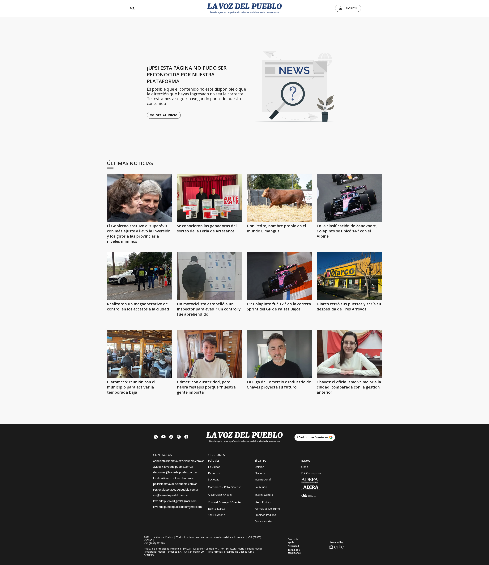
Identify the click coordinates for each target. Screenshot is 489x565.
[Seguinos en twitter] (171, 437)
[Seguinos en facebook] (186, 437)
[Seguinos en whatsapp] (156, 437)
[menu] (165, 8)
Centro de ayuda (293, 541)
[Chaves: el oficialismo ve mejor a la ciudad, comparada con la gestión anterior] (349, 354)
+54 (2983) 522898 (154, 543)
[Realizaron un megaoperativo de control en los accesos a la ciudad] (139, 276)
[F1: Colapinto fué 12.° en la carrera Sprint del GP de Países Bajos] (279, 276)
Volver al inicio (163, 115)
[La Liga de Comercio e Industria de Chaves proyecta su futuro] (279, 354)
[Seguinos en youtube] (163, 437)
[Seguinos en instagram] (179, 437)
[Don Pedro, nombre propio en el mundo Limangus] (279, 198)
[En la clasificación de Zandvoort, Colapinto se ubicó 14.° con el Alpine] (349, 198)
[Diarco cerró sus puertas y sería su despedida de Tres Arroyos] (349, 276)
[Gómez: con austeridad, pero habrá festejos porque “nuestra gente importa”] (209, 354)
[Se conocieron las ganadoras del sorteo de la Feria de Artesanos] (209, 198)
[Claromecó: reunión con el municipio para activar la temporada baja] (139, 354)
